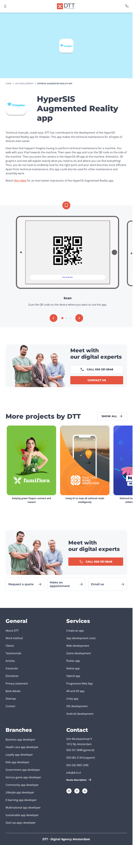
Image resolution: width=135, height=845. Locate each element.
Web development (77, 646)
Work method (14, 638)
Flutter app (73, 661)
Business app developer (20, 739)
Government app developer (23, 770)
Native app (73, 668)
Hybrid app (73, 676)
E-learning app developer (21, 800)
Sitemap (11, 698)
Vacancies (12, 668)
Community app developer (22, 785)
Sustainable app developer (22, 815)
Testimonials (13, 653)
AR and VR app (75, 691)
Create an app (75, 630)
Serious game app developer (23, 777)
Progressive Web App (79, 683)
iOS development (77, 706)
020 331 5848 (74, 750)
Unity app (72, 698)
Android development (80, 714)
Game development (78, 653)
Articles (10, 661)
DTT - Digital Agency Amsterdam (66, 839)
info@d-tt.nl (73, 773)
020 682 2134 (74, 757)
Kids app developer (17, 762)
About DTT (12, 630)
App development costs (81, 638)
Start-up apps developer (21, 822)
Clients (10, 646)
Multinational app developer (23, 807)
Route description (76, 779)
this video (20, 180)
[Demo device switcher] (66, 205)
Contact (10, 706)
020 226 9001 (74, 765)
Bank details (13, 691)
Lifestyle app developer (20, 792)
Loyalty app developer (19, 754)
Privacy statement (17, 683)
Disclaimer (12, 676)
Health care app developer (22, 747)
